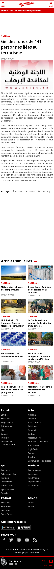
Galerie (4, 493)
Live (3, 430)
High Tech (33, 449)
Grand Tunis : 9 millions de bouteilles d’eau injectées (39, 290)
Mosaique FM (34, 437)
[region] (27, 23)
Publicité (5, 437)
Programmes (7, 422)
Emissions (6, 418)
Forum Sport (7, 485)
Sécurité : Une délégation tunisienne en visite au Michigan (39, 356)
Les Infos (5, 510)
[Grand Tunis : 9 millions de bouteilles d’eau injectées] (40, 273)
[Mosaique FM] (27, 4)
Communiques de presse (39, 460)
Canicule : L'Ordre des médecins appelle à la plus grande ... (12, 389)
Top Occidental (35, 481)
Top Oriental (34, 478)
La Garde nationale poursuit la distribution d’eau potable (39, 323)
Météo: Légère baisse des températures (21, 10)
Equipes (5, 414)
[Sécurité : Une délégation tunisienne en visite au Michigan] (40, 339)
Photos (31, 502)
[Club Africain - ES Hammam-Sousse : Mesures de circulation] (13, 306)
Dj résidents (34, 485)
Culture (31, 434)
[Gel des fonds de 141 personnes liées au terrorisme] (27, 75)
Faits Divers (33, 445)
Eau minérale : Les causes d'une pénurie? (12, 355)
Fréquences (6, 426)
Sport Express (7, 489)
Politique (32, 426)
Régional (32, 418)
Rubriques (6, 506)
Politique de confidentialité (8, 443)
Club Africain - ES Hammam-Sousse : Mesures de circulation (12, 323)
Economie (32, 430)
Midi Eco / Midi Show (38, 441)
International (34, 422)
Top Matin (15, 561)
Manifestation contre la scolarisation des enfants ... (40, 389)
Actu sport (6, 470)
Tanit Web (34, 552)
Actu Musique (34, 470)
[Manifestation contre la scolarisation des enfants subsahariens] (40, 372)
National (6, 36)
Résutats (5, 478)
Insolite (31, 457)
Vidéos (31, 506)
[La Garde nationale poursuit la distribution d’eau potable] (40, 306)
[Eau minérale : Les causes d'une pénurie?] (13, 339)
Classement (6, 481)
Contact (4, 434)
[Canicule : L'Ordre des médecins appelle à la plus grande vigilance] (13, 372)
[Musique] (4, 561)
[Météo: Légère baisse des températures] (13, 273)
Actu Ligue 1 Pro (8, 474)
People (31, 453)
